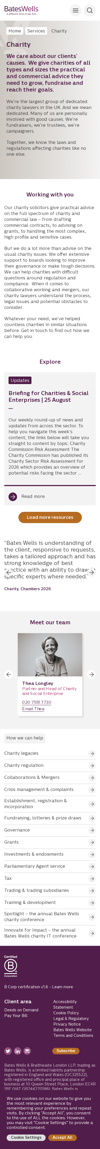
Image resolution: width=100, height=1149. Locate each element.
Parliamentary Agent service (34, 867)
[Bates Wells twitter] (8, 1051)
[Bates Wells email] (27, 1051)
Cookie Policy (66, 1013)
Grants (11, 842)
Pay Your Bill (15, 1016)
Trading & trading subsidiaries (36, 891)
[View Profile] (50, 674)
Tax (8, 879)
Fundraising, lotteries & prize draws (42, 818)
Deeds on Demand (21, 1010)
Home (15, 31)
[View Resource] (50, 438)
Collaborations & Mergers (31, 778)
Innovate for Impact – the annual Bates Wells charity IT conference (40, 933)
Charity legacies (21, 754)
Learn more (62, 987)
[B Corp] (10, 968)
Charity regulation (23, 766)
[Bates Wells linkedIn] (17, 1051)
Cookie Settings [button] (26, 1138)
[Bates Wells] (21, 10)
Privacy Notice (67, 1025)
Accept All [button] (63, 1138)
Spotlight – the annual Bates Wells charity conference (41, 917)
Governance (17, 830)
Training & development (30, 903)
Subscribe (66, 1051)
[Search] (76, 10)
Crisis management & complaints (39, 790)
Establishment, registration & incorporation (35, 804)
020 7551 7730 (36, 703)
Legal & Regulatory (71, 1019)
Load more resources (50, 518)
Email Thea (33, 709)
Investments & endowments (33, 854)
